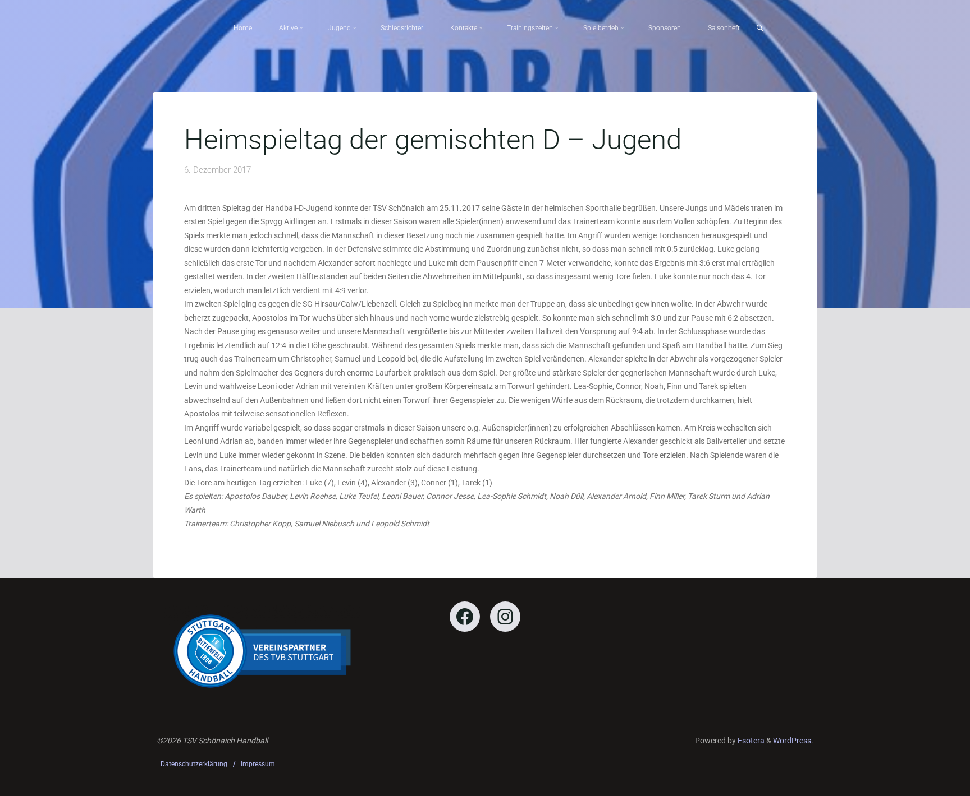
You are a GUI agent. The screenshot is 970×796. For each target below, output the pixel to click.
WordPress (792, 740)
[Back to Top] (926, 780)
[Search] (759, 28)
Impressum (258, 764)
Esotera (750, 740)
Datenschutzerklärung (194, 764)
